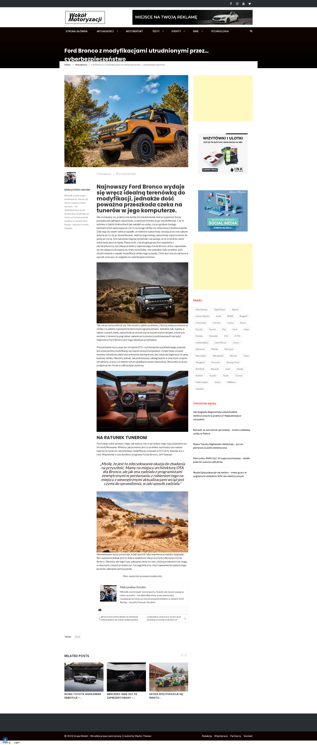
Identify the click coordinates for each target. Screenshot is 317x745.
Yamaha (200, 388)
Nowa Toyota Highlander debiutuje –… (82, 696)
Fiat (224, 329)
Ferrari (212, 329)
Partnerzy (235, 735)
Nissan (233, 355)
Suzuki (213, 375)
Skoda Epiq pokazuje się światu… (166, 696)
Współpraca (221, 735)
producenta (156, 576)
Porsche (215, 362)
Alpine (235, 309)
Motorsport (134, 31)
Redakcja (207, 735)
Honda (199, 335)
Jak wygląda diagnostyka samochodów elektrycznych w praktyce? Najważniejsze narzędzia (217, 415)
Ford (77, 636)
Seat (227, 368)
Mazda (214, 349)
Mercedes (201, 355)
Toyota (238, 375)
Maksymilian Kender (77, 189)
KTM (237, 335)
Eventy (176, 31)
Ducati (199, 329)
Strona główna (77, 31)
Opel (246, 355)
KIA (226, 335)
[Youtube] (243, 3)
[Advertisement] (223, 98)
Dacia (243, 322)
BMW (230, 316)
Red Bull (200, 368)
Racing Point (233, 362)
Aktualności (105, 31)
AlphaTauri (219, 309)
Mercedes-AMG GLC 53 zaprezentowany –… (122, 696)
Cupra (230, 322)
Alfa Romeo (202, 309)
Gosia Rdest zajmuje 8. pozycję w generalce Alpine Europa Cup (164, 618)
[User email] (99, 610)
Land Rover (220, 342)
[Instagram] (237, 3)
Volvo (218, 382)
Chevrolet (201, 322)
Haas (246, 329)
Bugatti (243, 316)
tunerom (112, 450)
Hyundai (213, 335)
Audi (218, 316)
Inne (196, 31)
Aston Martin (202, 316)
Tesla (225, 375)
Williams (231, 382)
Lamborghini (202, 342)
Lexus (236, 342)
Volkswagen (202, 382)
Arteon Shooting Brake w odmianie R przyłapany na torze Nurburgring (119, 618)
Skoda (240, 368)
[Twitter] (250, 3)
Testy (155, 31)
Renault (215, 368)
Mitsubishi (218, 355)
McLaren (229, 349)
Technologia (220, 31)
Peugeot (200, 362)
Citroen (217, 322)
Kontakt (248, 735)
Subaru (199, 375)
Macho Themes (143, 735)
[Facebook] (231, 3)
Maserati (200, 349)
